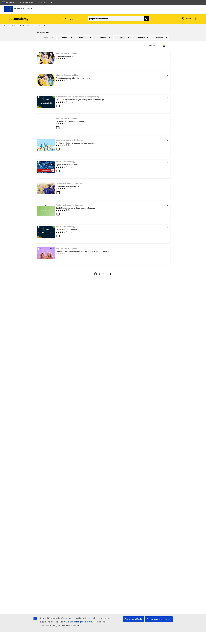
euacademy (18, 19)
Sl (199, 19)
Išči (45, 26)
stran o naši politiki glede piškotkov (78, 622)
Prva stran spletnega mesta (14, 26)
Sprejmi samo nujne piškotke (159, 619)
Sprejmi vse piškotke (133, 619)
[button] (167, 54)
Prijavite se (189, 19)
